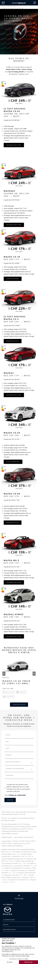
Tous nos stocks (19, 704)
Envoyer (10, 800)
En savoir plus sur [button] (9, 929)
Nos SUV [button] (5, 924)
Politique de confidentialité (17, 795)
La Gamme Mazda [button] (9, 919)
